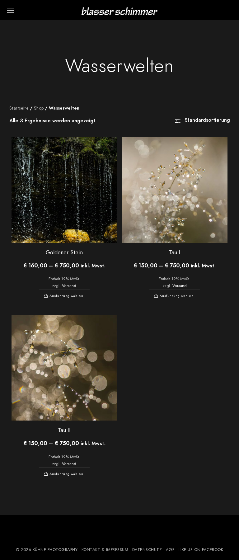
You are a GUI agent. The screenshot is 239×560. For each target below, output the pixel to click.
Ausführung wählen (66, 296)
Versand (69, 285)
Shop (39, 108)
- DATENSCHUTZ (146, 550)
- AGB (169, 550)
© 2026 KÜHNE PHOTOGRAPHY (46, 550)
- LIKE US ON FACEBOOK (199, 550)
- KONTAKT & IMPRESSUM (104, 550)
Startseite (19, 108)
